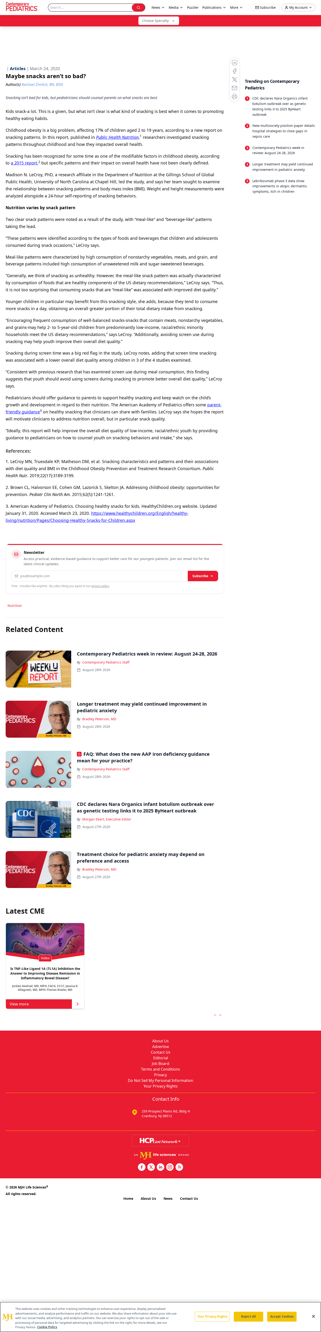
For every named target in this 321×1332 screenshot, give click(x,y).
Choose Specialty (155, 20)
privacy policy (100, 586)
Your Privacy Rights (161, 1086)
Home (128, 1198)
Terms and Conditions (160, 1069)
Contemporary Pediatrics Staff (105, 662)
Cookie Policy (47, 1327)
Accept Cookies (282, 1316)
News (168, 1198)
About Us (160, 1041)
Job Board (160, 1063)
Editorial (160, 1057)
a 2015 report (24, 163)
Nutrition (15, 605)
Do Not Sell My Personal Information (160, 1080)
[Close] (313, 1316)
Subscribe (200, 576)
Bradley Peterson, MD (99, 719)
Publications (212, 7)
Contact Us (160, 1052)
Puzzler (193, 7)
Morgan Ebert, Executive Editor (106, 819)
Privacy (160, 1074)
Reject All (248, 1316)
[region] (160, 1317)
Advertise (160, 1046)
